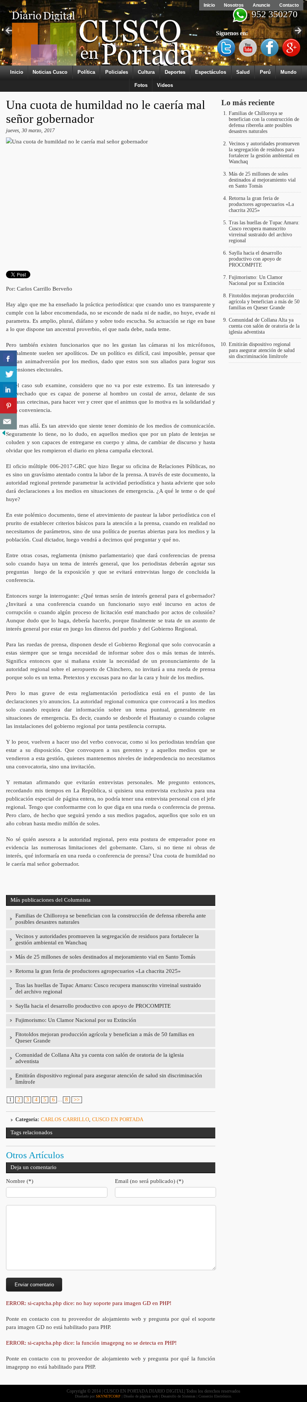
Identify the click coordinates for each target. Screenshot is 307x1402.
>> (77, 1099)
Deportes (175, 72)
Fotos (141, 85)
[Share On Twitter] (8, 374)
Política (86, 72)
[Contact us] (8, 421)
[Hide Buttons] (3, 435)
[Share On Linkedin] (8, 390)
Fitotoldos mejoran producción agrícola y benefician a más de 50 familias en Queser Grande (264, 301)
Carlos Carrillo (65, 1119)
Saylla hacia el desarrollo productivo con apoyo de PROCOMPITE (93, 1006)
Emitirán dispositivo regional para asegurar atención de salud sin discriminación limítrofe (262, 350)
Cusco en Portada (117, 1119)
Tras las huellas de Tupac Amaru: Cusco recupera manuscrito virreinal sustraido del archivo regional (264, 231)
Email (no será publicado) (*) (149, 1181)
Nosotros (234, 5)
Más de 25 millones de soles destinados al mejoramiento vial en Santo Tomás (105, 957)
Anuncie (261, 5)
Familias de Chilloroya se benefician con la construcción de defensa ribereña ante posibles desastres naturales (264, 122)
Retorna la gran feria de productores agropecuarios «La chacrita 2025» (98, 971)
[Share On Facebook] (8, 358)
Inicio (209, 5)
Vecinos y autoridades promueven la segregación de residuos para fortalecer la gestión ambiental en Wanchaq (264, 152)
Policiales (116, 72)
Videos (165, 85)
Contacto (289, 5)
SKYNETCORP (108, 1396)
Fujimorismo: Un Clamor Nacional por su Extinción (75, 1020)
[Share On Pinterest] (8, 406)
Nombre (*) (19, 1181)
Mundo (288, 72)
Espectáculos (210, 72)
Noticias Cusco (50, 72)
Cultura (146, 72)
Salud (243, 72)
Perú (265, 72)
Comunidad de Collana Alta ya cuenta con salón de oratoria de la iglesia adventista (264, 326)
